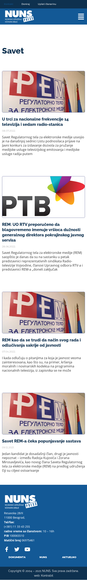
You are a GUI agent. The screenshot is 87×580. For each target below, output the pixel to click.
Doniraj (25, 4)
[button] (76, 16)
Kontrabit (47, 575)
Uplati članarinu (47, 4)
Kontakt (8, 4)
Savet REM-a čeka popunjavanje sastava (41, 441)
